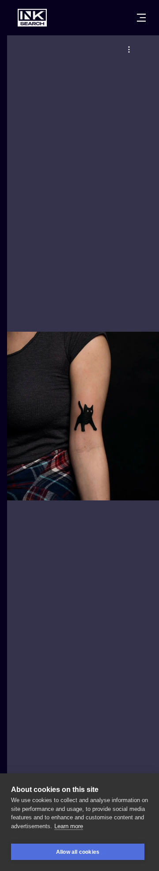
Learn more (68, 826)
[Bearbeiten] (129, 49)
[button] (129, 49)
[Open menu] (141, 17)
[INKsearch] (32, 17)
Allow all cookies (77, 852)
